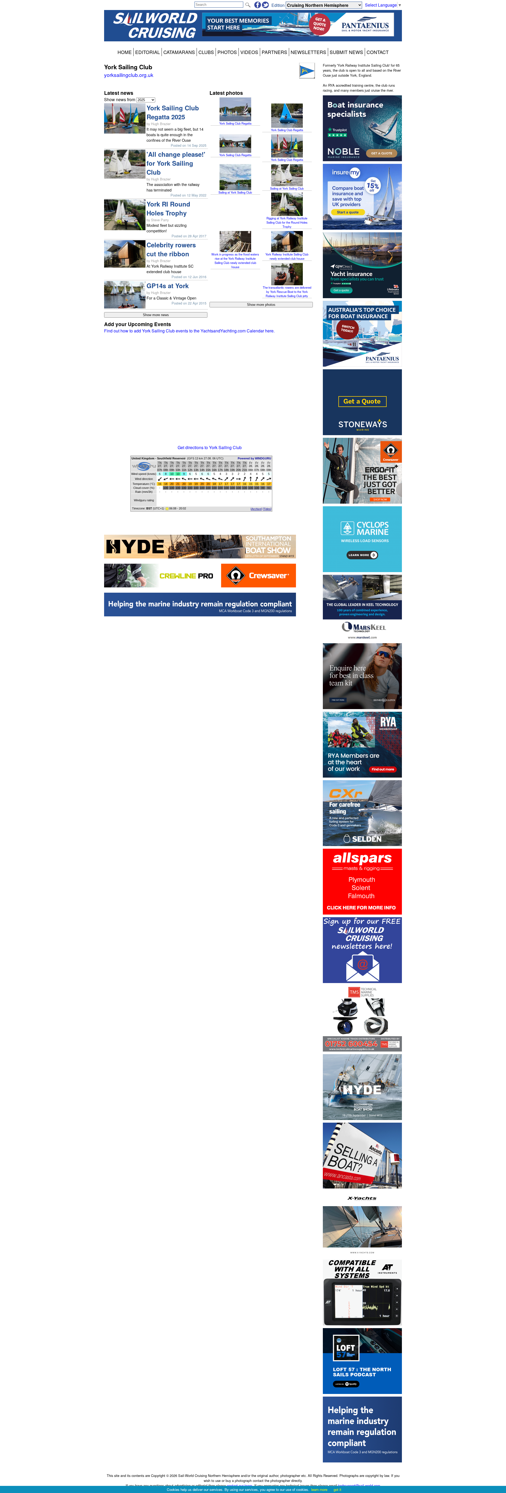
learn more (319, 1489)
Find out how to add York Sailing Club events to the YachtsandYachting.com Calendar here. (189, 331)
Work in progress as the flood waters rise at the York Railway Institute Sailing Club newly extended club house (235, 260)
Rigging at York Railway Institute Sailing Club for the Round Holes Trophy (287, 222)
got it (337, 1489)
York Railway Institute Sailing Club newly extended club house (286, 256)
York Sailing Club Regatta (235, 123)
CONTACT (378, 52)
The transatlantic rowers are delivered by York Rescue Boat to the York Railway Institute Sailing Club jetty (287, 291)
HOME (125, 52)
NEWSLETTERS (308, 52)
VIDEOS (249, 52)
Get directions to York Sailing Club (210, 447)
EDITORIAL (147, 52)
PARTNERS (274, 52)
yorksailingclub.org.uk (128, 74)
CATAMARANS (179, 52)
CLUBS (206, 52)
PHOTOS (227, 52)
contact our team (239, 1485)
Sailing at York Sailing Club (235, 192)
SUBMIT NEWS (346, 52)
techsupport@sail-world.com (359, 1485)
